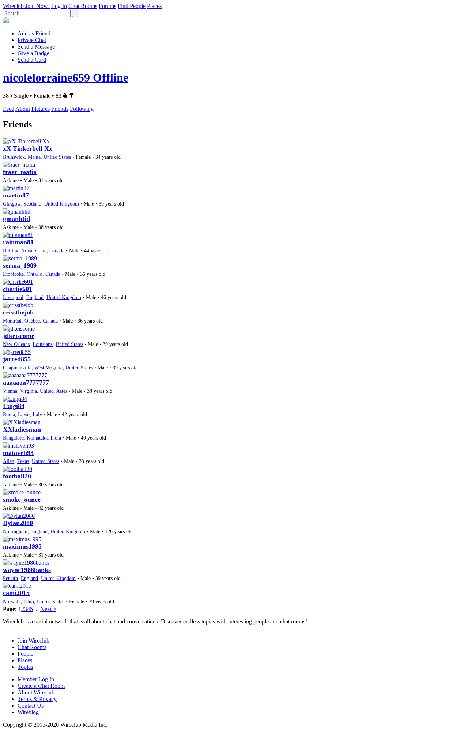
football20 (17, 476)
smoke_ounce (22, 499)
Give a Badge (33, 53)
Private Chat (32, 40)
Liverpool (13, 297)
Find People (132, 6)
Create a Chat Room (41, 686)
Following (82, 109)
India (55, 438)
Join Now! (37, 6)
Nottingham (15, 531)
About (22, 109)
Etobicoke (13, 274)
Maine (34, 157)
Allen (8, 461)
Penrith (10, 578)
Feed (8, 109)
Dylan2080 (18, 523)
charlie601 (17, 289)
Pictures (40, 109)
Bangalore (13, 438)
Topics (25, 667)
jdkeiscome (18, 335)
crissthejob (18, 312)
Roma (9, 414)
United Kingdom (61, 204)
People (25, 654)
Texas (23, 461)
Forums (107, 6)
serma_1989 (20, 265)
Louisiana (43, 344)
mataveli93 (18, 452)
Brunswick (14, 157)
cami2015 (16, 592)
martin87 (16, 195)
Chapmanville (17, 367)
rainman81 (18, 242)
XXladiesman (22, 429)
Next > (48, 609)
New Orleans (16, 344)
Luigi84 (13, 406)
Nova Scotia (33, 250)
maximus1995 (22, 546)
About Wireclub (36, 692)
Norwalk (12, 601)
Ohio (29, 601)
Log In (59, 6)
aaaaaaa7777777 (26, 382)
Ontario (34, 274)
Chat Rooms (82, 6)
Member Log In (36, 679)
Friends (59, 109)
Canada (56, 250)
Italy (37, 414)
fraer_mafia (20, 172)
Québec (32, 321)
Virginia (28, 391)
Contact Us (31, 705)
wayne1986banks (27, 569)
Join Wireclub (33, 640)
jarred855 (17, 359)
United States (57, 157)
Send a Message (36, 47)
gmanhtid (16, 218)
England (35, 297)
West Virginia (48, 367)
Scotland (32, 204)
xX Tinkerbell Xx (27, 148)
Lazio (24, 414)
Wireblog (28, 712)
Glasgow (11, 204)
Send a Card (32, 60)
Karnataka (37, 438)
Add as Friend (34, 33)
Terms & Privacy (37, 699)
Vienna (10, 391)
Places (154, 6)
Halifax (10, 250)
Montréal (12, 321)
